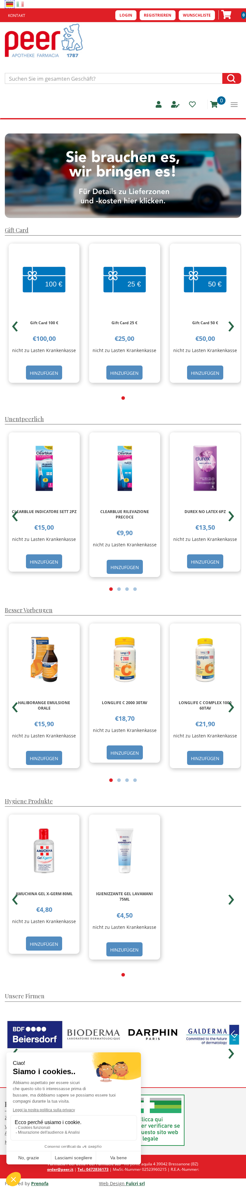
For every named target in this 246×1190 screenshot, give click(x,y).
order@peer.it (60, 1169)
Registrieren (157, 15)
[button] (123, 398)
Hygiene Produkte (29, 801)
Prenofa (39, 1183)
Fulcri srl (135, 1183)
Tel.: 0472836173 (93, 1169)
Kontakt (16, 15)
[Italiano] (20, 4)
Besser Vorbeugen (29, 610)
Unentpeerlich (24, 419)
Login (125, 15)
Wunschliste (197, 15)
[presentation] (15, 323)
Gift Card (17, 230)
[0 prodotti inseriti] (211, 104)
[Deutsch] (9, 4)
